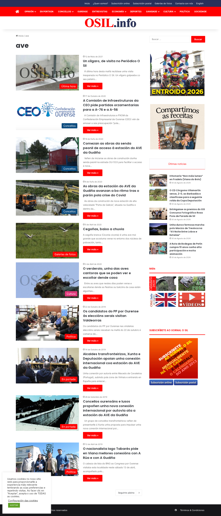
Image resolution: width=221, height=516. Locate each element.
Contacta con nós (184, 3)
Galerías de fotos (163, 3)
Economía (118, 11)
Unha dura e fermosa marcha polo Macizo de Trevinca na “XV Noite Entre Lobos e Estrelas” (187, 230)
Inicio (87, 3)
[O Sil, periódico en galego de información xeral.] (111, 22)
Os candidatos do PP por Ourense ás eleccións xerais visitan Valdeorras (111, 316)
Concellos (64, 11)
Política (185, 11)
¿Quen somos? (100, 3)
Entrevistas (99, 11)
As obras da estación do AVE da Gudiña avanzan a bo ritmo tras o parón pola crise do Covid (111, 190)
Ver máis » (92, 86)
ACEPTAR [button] (14, 505)
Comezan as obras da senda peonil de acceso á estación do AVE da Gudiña (112, 148)
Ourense (82, 11)
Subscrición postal (142, 3)
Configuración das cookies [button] (23, 500)
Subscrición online (120, 3)
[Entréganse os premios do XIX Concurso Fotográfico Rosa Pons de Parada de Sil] (158, 214)
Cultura (168, 11)
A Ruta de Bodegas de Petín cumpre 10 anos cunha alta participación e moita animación (186, 249)
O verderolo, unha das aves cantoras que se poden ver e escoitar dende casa (107, 273)
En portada (47, 11)
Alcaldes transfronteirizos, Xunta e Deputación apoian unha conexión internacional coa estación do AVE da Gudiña (111, 361)
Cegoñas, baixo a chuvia (103, 229)
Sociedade (200, 11)
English (200, 3)
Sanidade (151, 11)
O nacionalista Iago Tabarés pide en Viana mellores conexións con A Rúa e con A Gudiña (112, 453)
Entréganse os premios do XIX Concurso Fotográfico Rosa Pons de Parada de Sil (187, 213)
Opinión (29, 11)
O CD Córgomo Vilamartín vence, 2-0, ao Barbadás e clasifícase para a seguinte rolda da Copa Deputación (186, 195)
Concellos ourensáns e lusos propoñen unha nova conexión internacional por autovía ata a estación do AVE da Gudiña (109, 408)
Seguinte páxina (126, 492)
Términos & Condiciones (192, 510)
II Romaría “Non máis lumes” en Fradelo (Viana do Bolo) (186, 177)
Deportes (136, 11)
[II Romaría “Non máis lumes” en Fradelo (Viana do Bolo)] (158, 180)
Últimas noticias (177, 163)
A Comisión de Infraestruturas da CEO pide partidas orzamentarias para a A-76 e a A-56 (111, 105)
